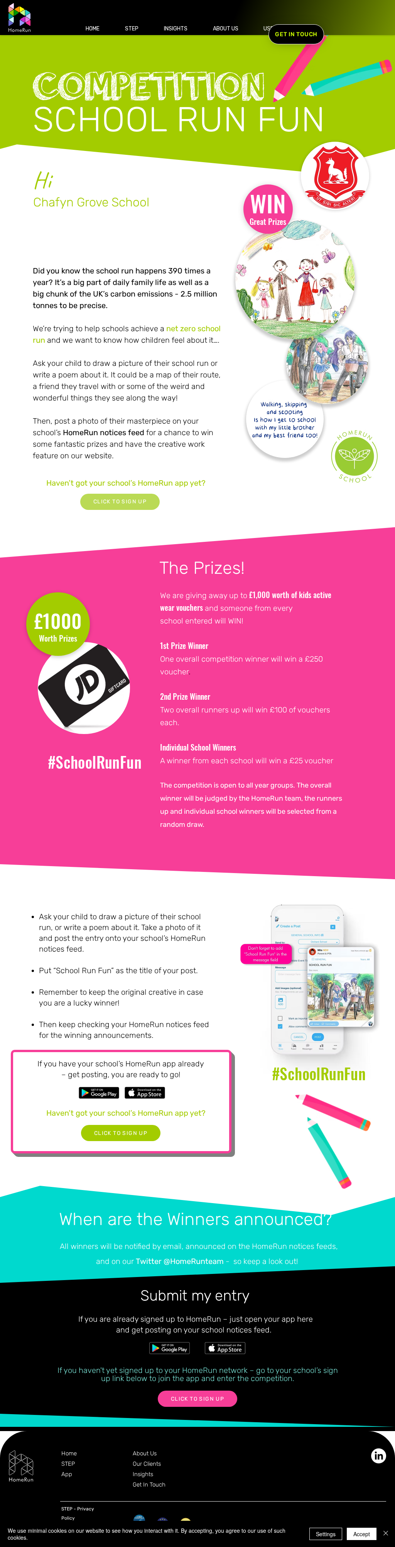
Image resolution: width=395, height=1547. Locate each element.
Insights (143, 1474)
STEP (68, 1463)
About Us (145, 1453)
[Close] (385, 1534)
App (66, 1474)
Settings (326, 1534)
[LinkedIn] (378, 1455)
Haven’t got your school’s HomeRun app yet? (126, 483)
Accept (361, 1534)
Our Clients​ (147, 1463)
